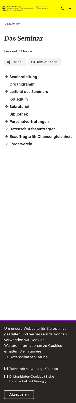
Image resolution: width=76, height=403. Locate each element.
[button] (15, 62)
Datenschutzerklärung (29, 357)
